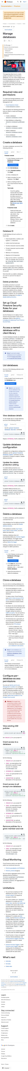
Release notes (4, 1035)
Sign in (24, 1)
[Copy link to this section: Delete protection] (19, 282)
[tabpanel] (14, 190)
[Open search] (18, 2)
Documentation (6, 6)
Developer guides (5, 997)
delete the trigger (12, 542)
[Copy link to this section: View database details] (23, 416)
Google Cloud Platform (6, 1056)
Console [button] (6, 152)
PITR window (17, 624)
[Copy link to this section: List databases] (19, 365)
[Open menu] (2, 1)
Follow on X (3, 1017)
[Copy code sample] (24, 433)
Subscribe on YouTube (6, 1019)
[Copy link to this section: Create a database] (23, 142)
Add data (8, 961)
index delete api (21, 903)
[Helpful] (12, 27)
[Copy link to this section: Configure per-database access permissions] (16, 681)
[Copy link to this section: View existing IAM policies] (11, 728)
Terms (2, 1064)
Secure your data (17, 203)
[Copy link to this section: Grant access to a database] (12, 744)
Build (24, 23)
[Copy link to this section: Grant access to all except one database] (22, 787)
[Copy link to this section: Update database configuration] (18, 447)
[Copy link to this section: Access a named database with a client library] (17, 333)
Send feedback (8, 29)
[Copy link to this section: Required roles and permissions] (16, 95)
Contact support (5, 1028)
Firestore (17, 6)
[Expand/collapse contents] (11, 45)
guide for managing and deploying (13, 320)
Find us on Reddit (5, 1015)
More (18, 152)
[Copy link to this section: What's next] (16, 957)
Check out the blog (5, 1013)
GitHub (2, 1006)
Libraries (3, 1004)
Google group (4, 1033)
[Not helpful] (14, 27)
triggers (20, 537)
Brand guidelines (5, 1037)
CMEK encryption (10, 613)
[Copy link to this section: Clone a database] (22, 580)
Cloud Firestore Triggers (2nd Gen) (15, 938)
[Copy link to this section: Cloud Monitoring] (22, 860)
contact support (10, 895)
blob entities (14, 530)
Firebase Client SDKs (16, 356)
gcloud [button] (12, 152)
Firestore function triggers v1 (13, 944)
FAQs (2, 1040)
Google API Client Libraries (15, 358)
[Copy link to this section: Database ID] (14, 231)
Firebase (5, 23)
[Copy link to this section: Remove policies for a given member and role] (4, 831)
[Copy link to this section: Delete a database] (23, 514)
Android (3, 1049)
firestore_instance (10, 870)
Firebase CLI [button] (20, 374)
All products (4, 1058)
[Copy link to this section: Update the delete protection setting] (20, 465)
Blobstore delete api (19, 918)
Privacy (6, 1064)
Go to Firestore (13, 165)
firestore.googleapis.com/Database (15, 868)
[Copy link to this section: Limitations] (15, 888)
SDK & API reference (5, 999)
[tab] (6, 152)
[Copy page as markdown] (9, 40)
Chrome (3, 1051)
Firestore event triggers (12, 946)
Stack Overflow (4, 1030)
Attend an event (5, 1022)
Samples (3, 1002)
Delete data (9, 966)
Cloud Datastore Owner (12, 105)
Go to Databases (10, 383)
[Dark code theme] (21, 433)
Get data (8, 964)
